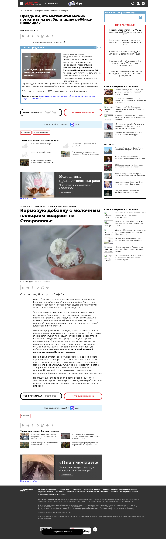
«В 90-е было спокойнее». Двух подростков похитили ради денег (129, 240)
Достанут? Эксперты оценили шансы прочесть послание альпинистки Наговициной (130, 232)
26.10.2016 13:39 (26, 11)
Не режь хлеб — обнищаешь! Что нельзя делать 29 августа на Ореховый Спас (125, 63)
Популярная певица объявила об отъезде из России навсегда (127, 191)
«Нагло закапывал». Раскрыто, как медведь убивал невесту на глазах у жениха (129, 249)
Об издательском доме (47, 489)
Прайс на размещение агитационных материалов (87, 492)
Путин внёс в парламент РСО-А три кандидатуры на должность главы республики (125, 73)
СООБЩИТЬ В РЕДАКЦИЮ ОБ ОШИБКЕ (52, 494)
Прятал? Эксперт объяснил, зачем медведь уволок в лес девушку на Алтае (129, 223)
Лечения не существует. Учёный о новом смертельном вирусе (129, 134)
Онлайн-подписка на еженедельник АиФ (120, 489)
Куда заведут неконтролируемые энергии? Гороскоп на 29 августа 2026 (125, 42)
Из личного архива (42, 281)
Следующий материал (62, 532)
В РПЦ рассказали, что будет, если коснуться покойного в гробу (129, 166)
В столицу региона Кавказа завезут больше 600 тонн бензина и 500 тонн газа (86, 436)
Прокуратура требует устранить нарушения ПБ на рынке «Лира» (85, 444)
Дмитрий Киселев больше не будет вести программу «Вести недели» (129, 183)
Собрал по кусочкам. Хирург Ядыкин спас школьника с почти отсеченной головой (130, 117)
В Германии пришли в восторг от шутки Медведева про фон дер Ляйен (130, 174)
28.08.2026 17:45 (26, 206)
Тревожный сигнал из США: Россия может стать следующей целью (129, 149)
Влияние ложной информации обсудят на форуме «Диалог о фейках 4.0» (43, 436)
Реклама (77, 489)
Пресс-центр (65, 489)
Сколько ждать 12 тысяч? (41, 152)
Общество (34, 30)
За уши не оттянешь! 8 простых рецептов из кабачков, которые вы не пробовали (130, 100)
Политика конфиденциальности (124, 492)
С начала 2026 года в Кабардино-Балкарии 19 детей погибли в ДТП (125, 53)
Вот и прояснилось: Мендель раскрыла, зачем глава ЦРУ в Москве (130, 157)
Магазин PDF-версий (92, 489)
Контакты (60, 492)
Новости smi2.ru (28, 198)
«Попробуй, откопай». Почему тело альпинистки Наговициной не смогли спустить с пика (129, 126)
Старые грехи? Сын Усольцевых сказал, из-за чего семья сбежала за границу (129, 109)
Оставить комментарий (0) (83, 112)
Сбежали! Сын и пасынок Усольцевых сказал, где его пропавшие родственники (130, 215)
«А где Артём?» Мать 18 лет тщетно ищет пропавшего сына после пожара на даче (129, 258)
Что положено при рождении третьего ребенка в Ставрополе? (85, 153)
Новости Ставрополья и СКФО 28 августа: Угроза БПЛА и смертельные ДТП (125, 32)
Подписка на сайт (45, 492)
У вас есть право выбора (41, 144)
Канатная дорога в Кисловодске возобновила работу (44, 444)
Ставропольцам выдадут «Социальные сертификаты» (42, 161)
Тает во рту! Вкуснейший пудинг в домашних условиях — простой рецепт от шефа (129, 92)
